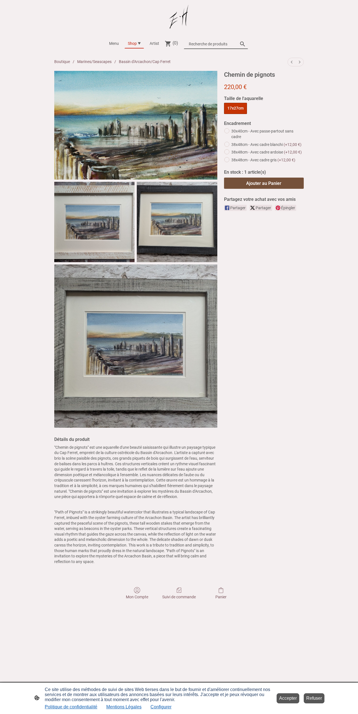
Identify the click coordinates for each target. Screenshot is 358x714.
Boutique (62, 61)
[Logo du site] (179, 16)
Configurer (160, 706)
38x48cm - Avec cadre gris (263, 160)
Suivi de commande (179, 597)
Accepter (288, 698)
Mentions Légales (124, 706)
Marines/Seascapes (94, 61)
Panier (221, 597)
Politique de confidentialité (71, 706)
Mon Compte (137, 597)
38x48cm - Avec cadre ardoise (266, 152)
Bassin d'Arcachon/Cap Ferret (145, 61)
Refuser (314, 698)
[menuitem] (292, 62)
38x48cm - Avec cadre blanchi (266, 144)
